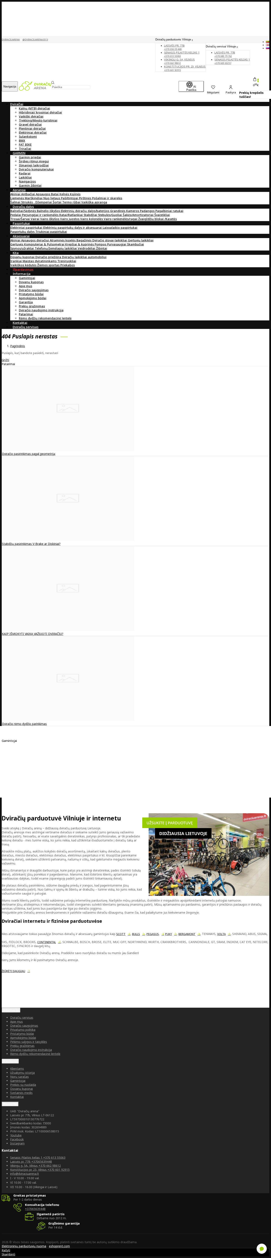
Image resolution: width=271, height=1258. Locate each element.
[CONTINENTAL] (22, 756)
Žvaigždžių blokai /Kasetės (157, 219)
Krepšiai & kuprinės (80, 244)
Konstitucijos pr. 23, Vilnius (185, 68)
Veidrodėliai (87, 248)
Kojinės (75, 194)
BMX (22, 141)
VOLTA (221, 934)
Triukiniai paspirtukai (51, 232)
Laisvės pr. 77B (224, 54)
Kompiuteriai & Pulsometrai (44, 244)
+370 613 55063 (37, 1157)
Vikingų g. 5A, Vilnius (179, 61)
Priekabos (67, 265)
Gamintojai (27, 278)
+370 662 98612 (35, 1166)
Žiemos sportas (48, 265)
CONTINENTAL (46, 942)
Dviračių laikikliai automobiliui (84, 257)
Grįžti (5, 360)
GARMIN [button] (19, 153)
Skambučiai (135, 244)
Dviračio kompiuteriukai (36, 169)
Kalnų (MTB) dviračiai (34, 108)
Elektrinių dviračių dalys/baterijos (85, 211)
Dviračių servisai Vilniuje (221, 46)
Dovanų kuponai (22, 257)
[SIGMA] (16, 760)
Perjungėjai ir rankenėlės (40, 215)
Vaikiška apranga (94, 202)
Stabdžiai (91, 215)
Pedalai (16, 215)
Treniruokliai (66, 261)
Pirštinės (85, 198)
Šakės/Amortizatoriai (138, 215)
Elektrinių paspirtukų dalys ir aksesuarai (73, 228)
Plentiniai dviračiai (32, 128)
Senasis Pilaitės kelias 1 (181, 54)
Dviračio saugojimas (33, 290)
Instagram (17, 1143)
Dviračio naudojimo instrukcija (41, 310)
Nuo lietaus (52, 198)
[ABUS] (15, 764)
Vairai (35, 219)
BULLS (136, 934)
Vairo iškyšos (50, 219)
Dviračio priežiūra (48, 257)
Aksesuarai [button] (21, 236)
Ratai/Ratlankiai (71, 215)
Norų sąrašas (19, 1077)
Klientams (10, 1061)
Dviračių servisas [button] (26, 327)
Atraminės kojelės (63, 240)
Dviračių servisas (21, 1018)
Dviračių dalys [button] (23, 206)
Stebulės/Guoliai (110, 215)
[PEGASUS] (18, 776)
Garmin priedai (30, 157)
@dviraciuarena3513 (35, 39)
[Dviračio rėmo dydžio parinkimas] (68, 720)
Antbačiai (28, 194)
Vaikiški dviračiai (31, 116)
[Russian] (267, 48)
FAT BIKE (25, 145)
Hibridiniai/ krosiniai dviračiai (40, 112)
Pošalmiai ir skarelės (107, 198)
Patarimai (26, 314)
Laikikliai (25, 177)
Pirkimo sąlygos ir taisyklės (28, 1042)
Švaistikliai (162, 215)
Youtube (16, 1135)
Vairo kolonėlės (92, 219)
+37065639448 (31, 1162)
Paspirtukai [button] (21, 223)
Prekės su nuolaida (23, 1085)
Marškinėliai (34, 198)
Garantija (26, 302)
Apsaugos (43, 194)
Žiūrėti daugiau (13, 971)
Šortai (57, 202)
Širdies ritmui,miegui (34, 161)
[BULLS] (16, 780)
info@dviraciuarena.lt (24, 1174)
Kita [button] (16, 253)
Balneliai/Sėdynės (23, 211)
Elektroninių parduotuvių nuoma (24, 1246)
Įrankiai (16, 261)
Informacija (11, 1010)
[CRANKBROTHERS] (24, 768)
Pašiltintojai (70, 198)
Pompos (101, 244)
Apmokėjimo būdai (32, 298)
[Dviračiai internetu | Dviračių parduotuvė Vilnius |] (35, 89)
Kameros (133, 211)
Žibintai (101, 248)
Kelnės (64, 194)
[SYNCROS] (18, 772)
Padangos (147, 211)
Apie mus (25, 286)
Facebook (17, 1139)
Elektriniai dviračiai (33, 132)
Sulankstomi (28, 136)
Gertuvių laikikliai (140, 240)
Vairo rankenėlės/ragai (121, 219)
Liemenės (17, 198)
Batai (55, 194)
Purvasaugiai (117, 244)
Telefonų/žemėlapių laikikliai (56, 248)
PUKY (168, 934)
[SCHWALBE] (19, 748)
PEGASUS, (153, 934)
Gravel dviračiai (30, 124)
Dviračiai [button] (16, 104)
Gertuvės (17, 244)
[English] (267, 45)
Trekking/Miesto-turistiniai (38, 120)
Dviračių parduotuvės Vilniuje (173, 39)
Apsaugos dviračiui (35, 240)
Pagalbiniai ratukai (169, 211)
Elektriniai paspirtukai (26, 228)
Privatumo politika (22, 1030)
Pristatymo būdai (31, 294)
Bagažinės (84, 240)
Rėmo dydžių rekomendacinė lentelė (45, 318)
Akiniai (15, 194)
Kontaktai (17, 1097)
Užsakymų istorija (22, 1073)
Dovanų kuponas (31, 282)
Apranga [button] (19, 190)
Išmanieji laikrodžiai (34, 165)
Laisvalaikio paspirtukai (120, 228)
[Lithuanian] (267, 41)
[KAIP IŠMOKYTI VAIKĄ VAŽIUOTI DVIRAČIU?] (68, 630)
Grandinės (118, 211)
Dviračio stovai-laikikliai (110, 240)
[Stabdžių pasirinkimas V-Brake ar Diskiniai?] (68, 540)
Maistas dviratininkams (40, 261)
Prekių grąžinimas (32, 306)
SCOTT (121, 934)
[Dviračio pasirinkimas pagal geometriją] (68, 450)
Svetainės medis (21, 1093)
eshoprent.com (59, 1246)
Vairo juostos (70, 219)
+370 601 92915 (40, 1170)
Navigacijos (27, 181)
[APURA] (16, 752)
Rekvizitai (10, 1104)
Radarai (24, 173)
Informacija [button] (21, 274)
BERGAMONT (186, 934)
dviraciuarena (11, 39)
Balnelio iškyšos (49, 211)
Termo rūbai (71, 202)
